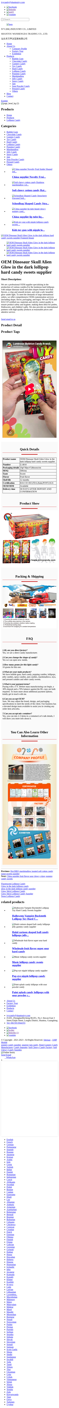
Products (10, 56)
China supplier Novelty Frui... (29, 176)
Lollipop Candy (19, 71)
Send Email (6, 1055)
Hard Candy (17, 68)
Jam (14, 83)
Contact (10, 96)
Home (9, 43)
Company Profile (19, 48)
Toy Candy (17, 66)
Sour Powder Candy (21, 86)
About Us (11, 46)
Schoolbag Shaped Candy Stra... (30, 203)
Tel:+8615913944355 (16, 1023)
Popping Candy (19, 73)
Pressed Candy (18, 88)
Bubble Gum (17, 58)
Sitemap (46, 1040)
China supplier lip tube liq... (28, 216)
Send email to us (8, 319)
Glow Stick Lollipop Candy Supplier (17, 894)
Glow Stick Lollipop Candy (13, 891)
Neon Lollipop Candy (10, 896)
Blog (9, 93)
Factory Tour (17, 51)
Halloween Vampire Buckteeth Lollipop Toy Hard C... (29, 917)
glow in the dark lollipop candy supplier (18, 889)
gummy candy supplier (11, 1045)
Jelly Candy (17, 78)
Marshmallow (18, 76)
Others (15, 91)
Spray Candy (17, 81)
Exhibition (16, 53)
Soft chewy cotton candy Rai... (29, 190)
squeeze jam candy (30, 1045)
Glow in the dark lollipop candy (15, 886)
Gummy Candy (19, 63)
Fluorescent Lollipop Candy (13, 884)
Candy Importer (20, 1047)
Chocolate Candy (19, 61)
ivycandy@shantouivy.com (13, 2)
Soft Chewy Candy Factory (40, 1047)
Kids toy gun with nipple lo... (28, 230)
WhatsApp (10, 1057)
